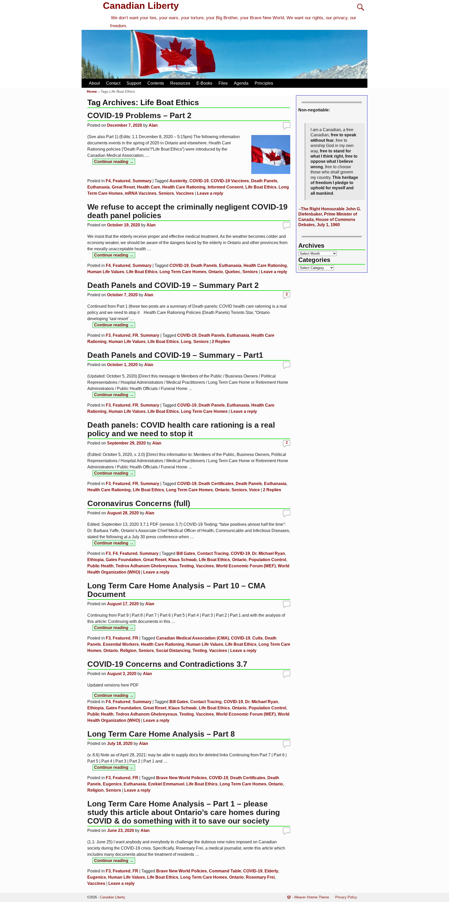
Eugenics (112, 784)
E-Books (204, 83)
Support (134, 83)
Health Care (148, 187)
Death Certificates (216, 483)
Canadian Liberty (141, 5)
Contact (113, 83)
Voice (254, 490)
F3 (108, 335)
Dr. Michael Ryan (268, 553)
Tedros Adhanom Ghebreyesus (146, 566)
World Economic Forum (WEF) (246, 566)
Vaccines (185, 193)
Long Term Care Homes (183, 272)
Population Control (267, 559)
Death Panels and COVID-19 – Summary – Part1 (175, 355)
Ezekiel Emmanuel (166, 784)
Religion (128, 650)
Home (92, 91)
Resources (180, 83)
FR (135, 335)
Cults (257, 638)
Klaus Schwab (182, 559)
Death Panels (264, 181)
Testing (186, 566)
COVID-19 (199, 181)
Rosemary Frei (260, 877)
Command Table (225, 871)
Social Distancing (173, 650)
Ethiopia (95, 559)
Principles (264, 83)
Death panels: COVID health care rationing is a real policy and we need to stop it (181, 429)
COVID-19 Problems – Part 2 (139, 115)
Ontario (215, 272)
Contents (155, 83)
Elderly (271, 871)
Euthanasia (98, 187)
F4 (108, 181)
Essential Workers (121, 644)
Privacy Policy (346, 897)
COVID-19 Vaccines (230, 181)
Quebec (232, 272)
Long (186, 341)
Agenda (241, 83)
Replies (221, 341)
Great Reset (123, 187)
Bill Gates (185, 553)
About (94, 83)
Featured (121, 181)
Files (223, 83)
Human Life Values (105, 272)
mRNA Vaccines (140, 193)
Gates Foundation (123, 559)
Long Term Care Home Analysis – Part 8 (161, 734)
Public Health (100, 566)
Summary (142, 181)
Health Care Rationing (184, 187)
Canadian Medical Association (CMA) (192, 638)
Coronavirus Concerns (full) (138, 503)
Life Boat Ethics (260, 187)
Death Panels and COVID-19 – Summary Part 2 (173, 285)
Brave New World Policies (181, 778)
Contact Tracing (213, 553)
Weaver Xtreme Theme (311, 897)
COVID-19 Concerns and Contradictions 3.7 (167, 664)
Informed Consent (225, 187)
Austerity (178, 181)
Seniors (166, 193)
